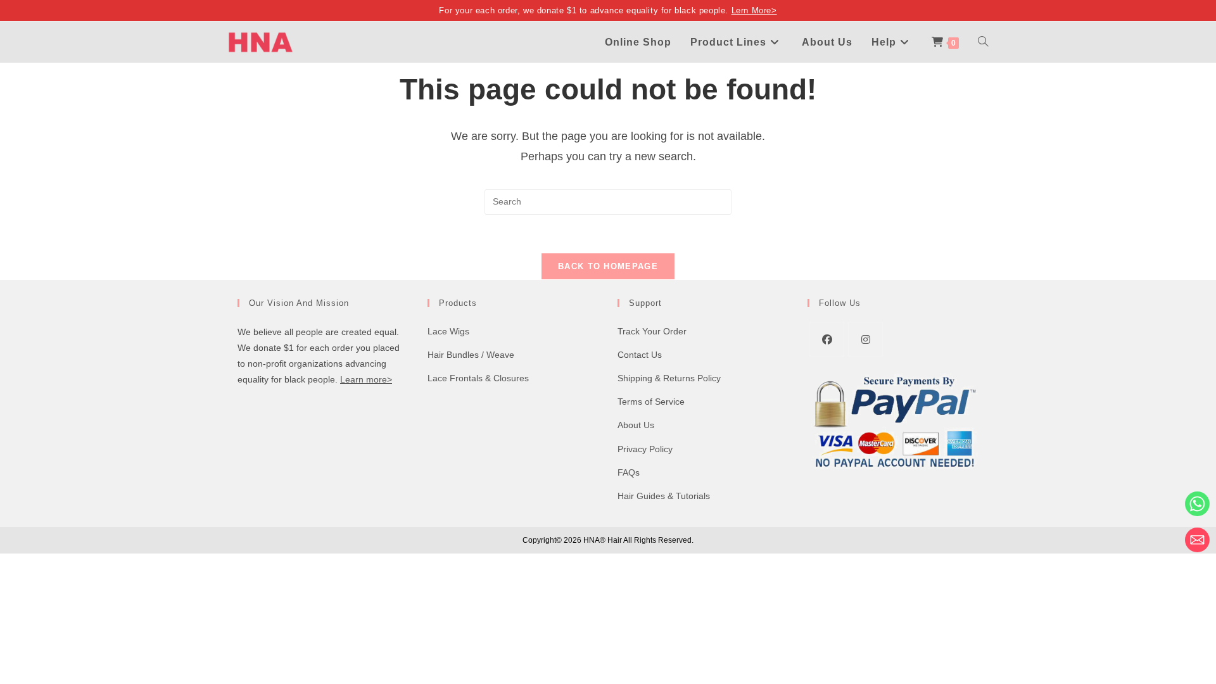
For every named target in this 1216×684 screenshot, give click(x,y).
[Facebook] (826, 339)
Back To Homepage (608, 266)
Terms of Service (651, 401)
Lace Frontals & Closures (478, 378)
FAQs (629, 472)
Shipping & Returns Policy (669, 378)
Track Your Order (652, 331)
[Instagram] (865, 339)
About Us (636, 425)
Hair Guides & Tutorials (664, 496)
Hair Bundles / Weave (471, 355)
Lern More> (754, 10)
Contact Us (640, 355)
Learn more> (366, 379)
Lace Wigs (448, 331)
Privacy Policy (645, 449)
